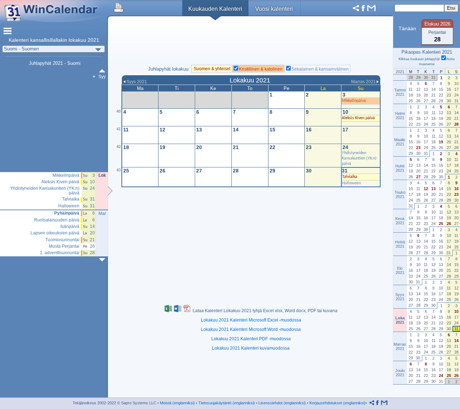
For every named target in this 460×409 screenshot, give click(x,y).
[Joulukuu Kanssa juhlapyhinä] (103, 259)
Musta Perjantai (64, 246)
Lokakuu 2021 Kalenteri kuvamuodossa (251, 348)
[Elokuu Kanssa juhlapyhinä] (103, 70)
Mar (102, 213)
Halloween (68, 206)
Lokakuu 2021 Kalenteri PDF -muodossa (251, 338)
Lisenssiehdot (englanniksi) (282, 403)
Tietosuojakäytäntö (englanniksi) (226, 403)
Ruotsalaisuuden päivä (56, 220)
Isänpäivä (69, 226)
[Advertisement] (251, 43)
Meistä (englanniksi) (177, 403)
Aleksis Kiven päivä (60, 182)
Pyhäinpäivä (66, 213)
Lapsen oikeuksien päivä (55, 233)
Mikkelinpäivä (65, 175)
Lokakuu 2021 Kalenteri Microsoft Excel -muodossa (251, 320)
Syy (102, 76)
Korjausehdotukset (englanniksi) (337, 403)
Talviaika (70, 199)
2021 (93, 40)
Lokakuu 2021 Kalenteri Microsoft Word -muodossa (251, 329)
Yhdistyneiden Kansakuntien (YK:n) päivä (44, 190)
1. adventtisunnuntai (59, 253)
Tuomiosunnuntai (62, 240)
